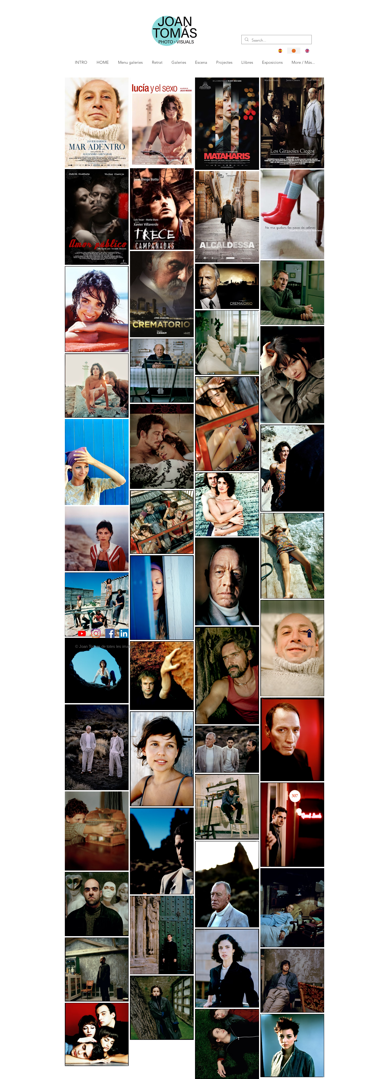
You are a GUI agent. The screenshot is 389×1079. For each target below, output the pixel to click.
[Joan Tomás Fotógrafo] (124, 633)
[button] (157, 62)
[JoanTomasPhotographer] (96, 633)
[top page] (309, 633)
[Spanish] (280, 51)
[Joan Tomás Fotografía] (110, 633)
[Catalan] (293, 51)
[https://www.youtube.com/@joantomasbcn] (82, 633)
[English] (307, 51)
